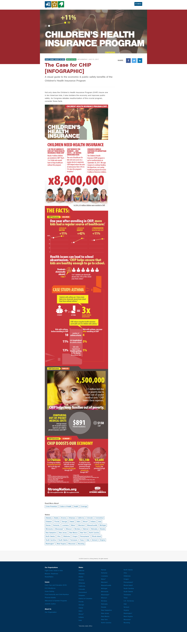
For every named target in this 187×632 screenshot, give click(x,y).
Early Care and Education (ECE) (56, 585)
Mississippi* (59, 529)
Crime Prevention (51, 506)
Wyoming (81, 544)
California (81, 518)
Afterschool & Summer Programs (56, 601)
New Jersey (63, 533)
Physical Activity (50, 598)
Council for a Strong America (54, 4)
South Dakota (63, 540)
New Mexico (73, 533)
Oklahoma (66, 536)
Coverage (84, 506)
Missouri (69, 529)
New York (83, 533)
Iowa (99, 522)
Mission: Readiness (51, 574)
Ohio (58, 536)
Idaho (78, 522)
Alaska (56, 518)
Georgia (64, 522)
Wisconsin (71, 544)
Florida (56, 522)
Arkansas (72, 518)
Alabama (48, 518)
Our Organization (51, 612)
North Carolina (94, 533)
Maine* (73, 525)
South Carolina (51, 540)
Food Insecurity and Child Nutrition (57, 594)
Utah (87, 540)
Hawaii (72, 522)
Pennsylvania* (85, 536)
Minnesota (49, 529)
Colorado (90, 518)
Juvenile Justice (50, 604)
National (85, 529)
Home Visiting (49, 591)
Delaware (49, 522)
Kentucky (56, 525)
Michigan (103, 525)
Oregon (75, 536)
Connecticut (99, 518)
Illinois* (85, 522)
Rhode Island (96, 536)
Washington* (50, 544)
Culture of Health (65, 506)
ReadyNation (71, 59)
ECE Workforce (50, 588)
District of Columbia (85, 599)
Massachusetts (92, 525)
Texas (82, 540)
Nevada (102, 529)
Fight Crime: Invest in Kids (55, 59)
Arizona (63, 518)
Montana (77, 529)
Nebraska (94, 529)
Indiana (93, 522)
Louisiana (65, 525)
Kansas (48, 525)
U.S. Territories (129, 601)
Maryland (81, 525)
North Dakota (50, 536)
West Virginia (61, 544)
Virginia (102, 540)
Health (76, 506)
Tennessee (73, 540)
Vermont (94, 540)
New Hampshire (51, 533)
